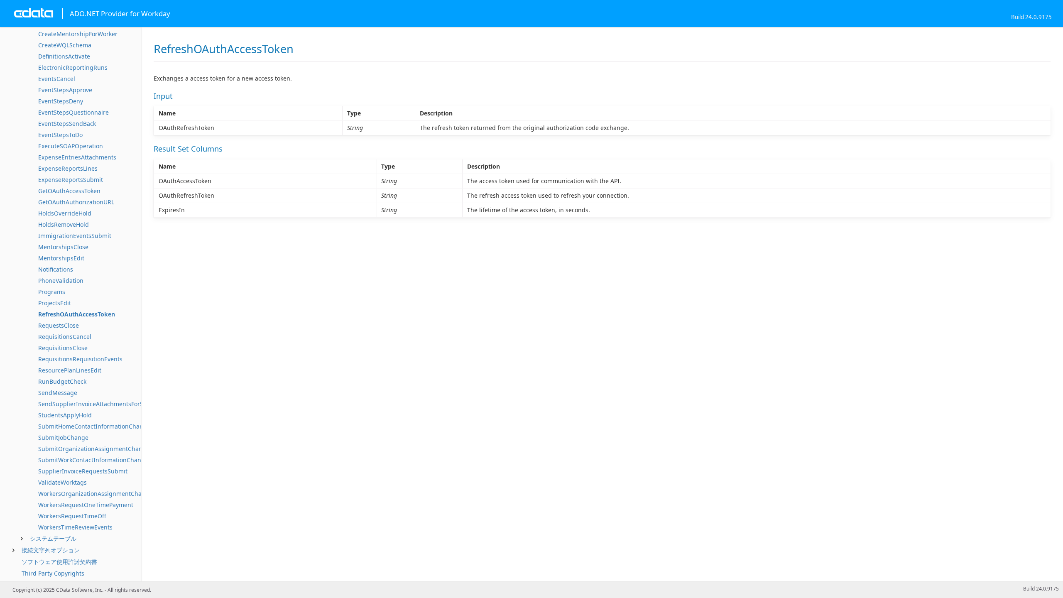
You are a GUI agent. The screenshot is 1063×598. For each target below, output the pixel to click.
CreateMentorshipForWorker (78, 34)
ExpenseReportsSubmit (70, 180)
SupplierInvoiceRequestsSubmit (82, 471)
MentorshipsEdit (61, 258)
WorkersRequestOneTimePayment (85, 505)
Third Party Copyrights (53, 573)
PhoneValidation (60, 280)
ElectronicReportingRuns (73, 67)
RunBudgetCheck (62, 381)
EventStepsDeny (60, 101)
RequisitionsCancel (64, 337)
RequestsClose (58, 325)
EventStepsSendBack (67, 123)
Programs (51, 292)
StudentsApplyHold (65, 415)
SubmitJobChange (63, 437)
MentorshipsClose (63, 247)
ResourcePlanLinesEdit (69, 370)
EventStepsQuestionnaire (73, 112)
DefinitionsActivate (64, 56)
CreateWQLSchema (64, 45)
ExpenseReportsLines (68, 168)
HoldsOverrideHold (64, 213)
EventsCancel (56, 79)
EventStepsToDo (60, 135)
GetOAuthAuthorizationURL (76, 202)
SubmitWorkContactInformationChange (93, 460)
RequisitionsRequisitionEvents (80, 359)
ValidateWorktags (62, 482)
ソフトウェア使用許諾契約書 (59, 562)
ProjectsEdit (54, 303)
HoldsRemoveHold (63, 224)
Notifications (55, 269)
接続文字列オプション (51, 550)
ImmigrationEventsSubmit (74, 236)
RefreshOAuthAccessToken (76, 314)
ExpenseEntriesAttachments (77, 157)
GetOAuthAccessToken (69, 191)
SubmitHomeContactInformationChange (94, 426)
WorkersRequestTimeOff (72, 516)
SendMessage (57, 393)
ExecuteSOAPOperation (70, 146)
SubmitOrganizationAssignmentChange (93, 449)
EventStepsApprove (65, 90)
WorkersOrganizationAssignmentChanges (96, 494)
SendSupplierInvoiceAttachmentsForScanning (102, 404)
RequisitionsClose (63, 348)
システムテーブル (53, 538)
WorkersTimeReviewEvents (75, 527)
